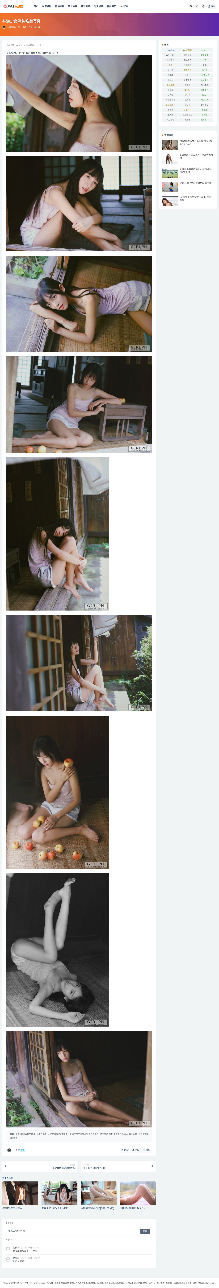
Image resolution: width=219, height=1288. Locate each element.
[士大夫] (4, 27)
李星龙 (170, 90)
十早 (170, 65)
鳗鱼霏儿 (204, 120)
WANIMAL (170, 55)
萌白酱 (187, 105)
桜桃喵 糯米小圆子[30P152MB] (97, 1208)
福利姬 (187, 100)
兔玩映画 (187, 60)
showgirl (204, 50)
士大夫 (18, 1150)
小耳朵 (170, 80)
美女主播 (72, 6)
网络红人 (204, 100)
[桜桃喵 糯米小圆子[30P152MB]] (99, 1194)
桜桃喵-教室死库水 (12, 1208)
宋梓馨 (204, 70)
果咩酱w (187, 90)
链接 (147, 1150)
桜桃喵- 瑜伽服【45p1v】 (133, 1208)
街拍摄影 (111, 6)
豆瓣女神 (187, 110)
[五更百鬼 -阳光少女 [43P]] (59, 1193)
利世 (204, 60)
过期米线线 (187, 115)
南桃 (204, 65)
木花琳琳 (204, 85)
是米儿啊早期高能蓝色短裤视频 (195, 183)
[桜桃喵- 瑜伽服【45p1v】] (138, 1193)
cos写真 (124, 6)
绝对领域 (85, 6)
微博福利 (59, 6)
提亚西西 (170, 85)
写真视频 (98, 6)
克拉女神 (170, 60)
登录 (213, 6)
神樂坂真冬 (170, 100)
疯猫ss (204, 95)
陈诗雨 (204, 115)
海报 (136, 1150)
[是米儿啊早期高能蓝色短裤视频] (170, 187)
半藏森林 (187, 65)
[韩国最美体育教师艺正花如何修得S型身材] (170, 178)
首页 (36, 6)
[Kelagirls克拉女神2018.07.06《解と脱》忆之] (170, 145)
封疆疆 (170, 75)
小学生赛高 (204, 75)
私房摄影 (46, 6)
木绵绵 (187, 85)
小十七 (187, 75)
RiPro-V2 (24, 1283)
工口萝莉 (204, 80)
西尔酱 (170, 110)
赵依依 (204, 110)
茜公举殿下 (170, 105)
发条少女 (187, 70)
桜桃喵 (170, 95)
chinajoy (170, 50)
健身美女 (204, 55)
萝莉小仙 (204, 105)
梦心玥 (187, 95)
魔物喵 (187, 120)
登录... (11, 1231)
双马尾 (170, 70)
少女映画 (187, 80)
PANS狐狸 (187, 50)
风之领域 (170, 120)
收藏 (126, 1150)
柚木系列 (204, 90)
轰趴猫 (170, 115)
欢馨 (15, 1248)
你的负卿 (187, 55)
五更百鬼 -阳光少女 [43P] (55, 1208)
